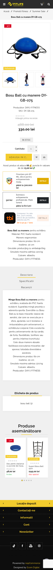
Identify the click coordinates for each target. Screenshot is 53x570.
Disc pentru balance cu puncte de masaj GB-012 (15, 466)
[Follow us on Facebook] (22, 545)
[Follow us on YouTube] (30, 545)
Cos (43, 3)
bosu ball (25, 403)
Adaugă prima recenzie (26, 118)
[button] (22, 480)
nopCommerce (32, 563)
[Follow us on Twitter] (14, 545)
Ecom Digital (33, 567)
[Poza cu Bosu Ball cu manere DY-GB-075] (26, 70)
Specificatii (26, 281)
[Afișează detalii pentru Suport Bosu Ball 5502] (38, 449)
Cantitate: (20, 149)
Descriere (26, 275)
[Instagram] (39, 545)
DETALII (43, 200)
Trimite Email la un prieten (44, 157)
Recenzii (26, 287)
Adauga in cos (19, 157)
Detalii (43, 181)
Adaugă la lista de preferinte (36, 157)
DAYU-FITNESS (32, 107)
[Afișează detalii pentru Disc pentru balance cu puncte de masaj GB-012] (15, 448)
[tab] (26, 275)
